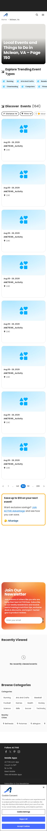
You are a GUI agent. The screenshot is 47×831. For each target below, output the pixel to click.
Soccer (28, 708)
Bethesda (9, 723)
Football (7, 703)
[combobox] (10, 114)
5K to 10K (8, 768)
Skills (18, 708)
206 (38, 486)
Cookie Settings (23, 812)
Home (4, 19)
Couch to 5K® (10, 765)
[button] (26, 114)
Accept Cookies (23, 826)
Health (30, 703)
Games (19, 703)
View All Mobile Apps (13, 774)
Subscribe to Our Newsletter (17, 783)
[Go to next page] (44, 486)
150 (23, 486)
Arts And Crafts (22, 697)
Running (7, 697)
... (12, 486)
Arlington (36, 723)
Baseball (38, 697)
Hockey (41, 703)
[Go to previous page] (3, 486)
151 (28, 486)
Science (7, 708)
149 (17, 486)
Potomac (23, 723)
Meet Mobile (10, 771)
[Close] (43, 787)
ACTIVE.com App (12, 762)
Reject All (23, 819)
